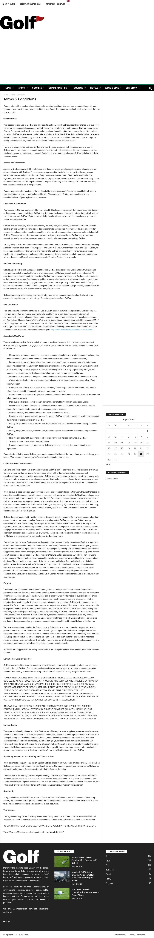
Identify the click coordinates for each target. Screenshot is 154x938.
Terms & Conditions (137, 934)
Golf (107, 865)
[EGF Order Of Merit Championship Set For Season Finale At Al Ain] (61, 893)
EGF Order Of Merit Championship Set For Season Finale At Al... (85, 892)
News (8, 87)
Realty (108, 879)
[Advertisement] (77, 62)
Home (5, 94)
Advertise (50, 4)
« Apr (108, 464)
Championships (58, 87)
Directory (131, 87)
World (108, 874)
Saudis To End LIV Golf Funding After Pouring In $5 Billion (84, 860)
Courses (37, 87)
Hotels (94, 87)
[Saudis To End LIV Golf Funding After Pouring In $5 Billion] (61, 861)
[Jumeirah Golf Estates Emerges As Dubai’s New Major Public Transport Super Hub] (61, 876)
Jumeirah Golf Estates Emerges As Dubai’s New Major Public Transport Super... (83, 876)
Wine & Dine (112, 87)
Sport (21, 87)
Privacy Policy (120, 934)
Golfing (78, 87)
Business (110, 870)
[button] (150, 88)
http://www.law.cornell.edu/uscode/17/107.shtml (71, 330)
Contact (61, 4)
